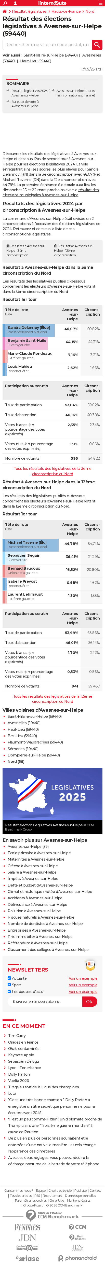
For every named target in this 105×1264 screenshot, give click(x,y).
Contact (95, 1190)
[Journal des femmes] (27, 1227)
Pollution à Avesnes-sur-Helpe (34, 911)
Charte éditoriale (60, 1190)
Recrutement (52, 1196)
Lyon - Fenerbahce (24, 1067)
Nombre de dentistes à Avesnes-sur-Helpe (45, 923)
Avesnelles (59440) (24, 723)
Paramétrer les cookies (31, 1200)
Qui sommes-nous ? (18, 1190)
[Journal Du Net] (27, 1237)
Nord (89, 11)
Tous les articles (21, 1196)
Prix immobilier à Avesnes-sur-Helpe (40, 936)
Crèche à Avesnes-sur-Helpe (33, 866)
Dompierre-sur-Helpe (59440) (34, 755)
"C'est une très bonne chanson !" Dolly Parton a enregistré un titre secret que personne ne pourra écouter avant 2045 (51, 1106)
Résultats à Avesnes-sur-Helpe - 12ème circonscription (73, 250)
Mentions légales (78, 1200)
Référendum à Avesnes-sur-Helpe (38, 943)
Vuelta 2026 (18, 1080)
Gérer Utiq (56, 1200)
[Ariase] (27, 1258)
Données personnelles (80, 1196)
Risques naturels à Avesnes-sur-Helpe (41, 917)
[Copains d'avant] (27, 1248)
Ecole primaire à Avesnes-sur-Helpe (39, 853)
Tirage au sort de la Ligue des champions (43, 1087)
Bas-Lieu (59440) (22, 736)
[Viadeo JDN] (77, 1248)
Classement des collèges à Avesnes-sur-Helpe (48, 949)
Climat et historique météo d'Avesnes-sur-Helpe (50, 891)
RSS (37, 1196)
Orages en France (23, 1042)
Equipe (41, 1190)
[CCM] (77, 1227)
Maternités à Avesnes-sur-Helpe (36, 859)
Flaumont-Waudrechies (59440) (35, 742)
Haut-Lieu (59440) (35, 61)
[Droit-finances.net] (77, 1237)
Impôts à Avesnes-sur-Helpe (33, 878)
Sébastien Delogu (23, 1061)
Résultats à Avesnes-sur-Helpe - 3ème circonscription (25, 250)
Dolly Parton (19, 1074)
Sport (16, 985)
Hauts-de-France (66, 11)
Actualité (19, 978)
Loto (12, 1093)
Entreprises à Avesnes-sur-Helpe (37, 930)
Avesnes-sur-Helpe (70, 91)
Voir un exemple (83, 978)
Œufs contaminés (24, 1048)
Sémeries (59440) (23, 749)
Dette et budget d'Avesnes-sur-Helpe (40, 885)
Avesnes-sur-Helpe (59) (28, 846)
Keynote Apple (21, 1055)
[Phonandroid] (77, 1258)
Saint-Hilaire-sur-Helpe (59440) (51, 55)
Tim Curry (17, 1035)
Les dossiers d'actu (27, 991)
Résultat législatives (29, 11)
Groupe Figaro (33, 1205)
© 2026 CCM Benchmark (64, 1205)
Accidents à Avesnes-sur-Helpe (35, 898)
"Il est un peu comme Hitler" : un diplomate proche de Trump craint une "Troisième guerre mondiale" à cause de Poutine (55, 1125)
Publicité (80, 1190)
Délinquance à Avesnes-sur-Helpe (37, 904)
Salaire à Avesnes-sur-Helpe (32, 872)
